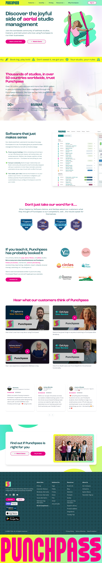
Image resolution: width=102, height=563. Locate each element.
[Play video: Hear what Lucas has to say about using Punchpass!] (27, 318)
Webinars (70, 492)
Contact (10, 499)
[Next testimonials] (52, 415)
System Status (86, 492)
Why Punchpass (73, 3)
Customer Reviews (42, 489)
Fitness (54, 492)
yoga (22, 258)
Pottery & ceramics (12, 262)
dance (27, 258)
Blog (68, 489)
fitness (31, 258)
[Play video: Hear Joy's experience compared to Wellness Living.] (27, 351)
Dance (53, 495)
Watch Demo (37, 42)
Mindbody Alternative (43, 492)
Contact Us (13, 280)
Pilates (54, 489)
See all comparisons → (43, 505)
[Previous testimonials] (49, 415)
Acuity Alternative (42, 498)
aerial (29, 262)
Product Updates (72, 508)
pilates (39, 258)
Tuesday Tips (71, 514)
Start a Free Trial (15, 42)
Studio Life (70, 486)
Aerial (53, 501)
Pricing (51, 3)
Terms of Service (80, 531)
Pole (53, 498)
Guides (69, 498)
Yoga (53, 486)
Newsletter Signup (87, 495)
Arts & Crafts (56, 504)
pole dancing (36, 262)
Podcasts (70, 495)
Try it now (38, 454)
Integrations (70, 511)
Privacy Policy (70, 531)
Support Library (72, 505)
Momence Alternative (43, 495)
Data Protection (91, 531)
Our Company (86, 486)
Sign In (92, 3)
